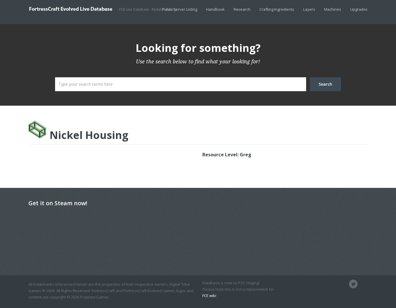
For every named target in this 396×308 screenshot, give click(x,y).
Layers (309, 9)
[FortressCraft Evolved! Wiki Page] (323, 284)
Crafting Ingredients (276, 9)
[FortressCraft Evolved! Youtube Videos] (363, 284)
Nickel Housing (87, 135)
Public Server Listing (179, 9)
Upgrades (359, 9)
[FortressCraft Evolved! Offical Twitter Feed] (353, 284)
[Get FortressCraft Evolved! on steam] (343, 284)
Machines (332, 9)
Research (242, 9)
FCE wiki (209, 295)
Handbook (215, 9)
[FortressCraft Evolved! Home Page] (333, 284)
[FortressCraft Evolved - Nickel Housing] (73, 8)
